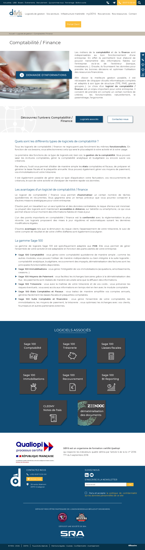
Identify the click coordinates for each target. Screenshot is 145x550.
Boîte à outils (81, 3)
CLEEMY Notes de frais (52, 408)
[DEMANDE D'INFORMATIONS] (142, 74)
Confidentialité (80, 546)
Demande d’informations (46, 75)
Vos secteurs (52, 14)
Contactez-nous (120, 119)
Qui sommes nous (56, 3)
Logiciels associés (89, 119)
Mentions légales (58, 546)
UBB (15, 3)
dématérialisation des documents (91, 411)
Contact (133, 14)
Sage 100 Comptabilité (32, 345)
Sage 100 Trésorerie (70, 345)
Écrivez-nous (36, 479)
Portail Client (73, 24)
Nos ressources (119, 14)
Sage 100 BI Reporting (110, 377)
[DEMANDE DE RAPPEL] (142, 59)
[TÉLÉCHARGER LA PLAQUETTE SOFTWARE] (142, 64)
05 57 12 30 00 (129, 3)
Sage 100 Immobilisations (33, 377)
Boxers (20, 3)
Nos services (104, 14)
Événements (30, 3)
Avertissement (93, 546)
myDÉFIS (91, 14)
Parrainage (69, 3)
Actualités (7, 3)
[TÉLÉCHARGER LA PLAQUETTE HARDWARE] (142, 69)
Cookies (69, 546)
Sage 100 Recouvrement (73, 377)
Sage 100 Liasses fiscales (111, 345)
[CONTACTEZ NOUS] (142, 54)
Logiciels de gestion (35, 14)
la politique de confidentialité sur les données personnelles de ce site (111, 494)
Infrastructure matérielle (73, 14)
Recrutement (41, 3)
